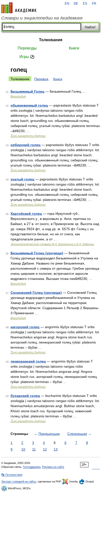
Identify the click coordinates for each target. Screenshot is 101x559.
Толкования (50, 40)
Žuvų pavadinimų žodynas (28, 136)
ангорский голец (25, 327)
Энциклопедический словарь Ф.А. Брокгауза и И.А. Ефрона (52, 244)
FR (94, 3)
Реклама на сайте (53, 466)
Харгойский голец (26, 214)
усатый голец (22, 179)
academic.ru (19, 7)
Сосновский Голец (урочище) (36, 292)
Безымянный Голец (27, 91)
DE (76, 3)
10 (23, 449)
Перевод (41, 79)
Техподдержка (31, 466)
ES (85, 3)
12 (45, 449)
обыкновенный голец (29, 105)
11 (34, 449)
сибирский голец (25, 145)
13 (56, 449)
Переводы (27, 48)
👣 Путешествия (11, 474)
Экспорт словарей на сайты (18, 481)
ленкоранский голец (28, 361)
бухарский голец (25, 396)
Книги (74, 48)
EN (67, 3)
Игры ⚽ (27, 57)
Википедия (18, 96)
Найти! (90, 27)
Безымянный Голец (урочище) (37, 253)
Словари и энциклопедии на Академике (42, 18)
